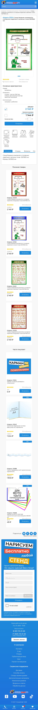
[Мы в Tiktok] (31, 696)
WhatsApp (19, 635)
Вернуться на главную (30, 536)
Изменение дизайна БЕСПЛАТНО (6, 137)
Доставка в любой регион (23, 136)
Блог (19, 659)
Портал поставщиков (19, 662)
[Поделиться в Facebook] (27, 533)
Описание (8, 151)
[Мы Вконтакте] (23, 696)
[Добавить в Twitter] (31, 533)
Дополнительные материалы (19, 678)
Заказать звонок (9, 81)
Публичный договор (19, 656)
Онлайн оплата (31, 136)
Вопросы (27, 151)
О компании (19, 645)
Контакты (19, 649)
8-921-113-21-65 (19, 631)
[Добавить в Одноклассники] (35, 533)
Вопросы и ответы (19, 683)
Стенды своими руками (19, 675)
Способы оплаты (19, 673)
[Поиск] (36, 7)
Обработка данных (19, 686)
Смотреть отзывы (24, 79)
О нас (19, 651)
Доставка (19, 670)
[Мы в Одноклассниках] (6, 696)
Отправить (18, 600)
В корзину (25, 208)
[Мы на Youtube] (15, 696)
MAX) (24, 635)
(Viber (14, 635)
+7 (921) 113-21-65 (19, 634)
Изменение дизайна (19, 681)
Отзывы (17, 151)
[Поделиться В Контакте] (24, 533)
